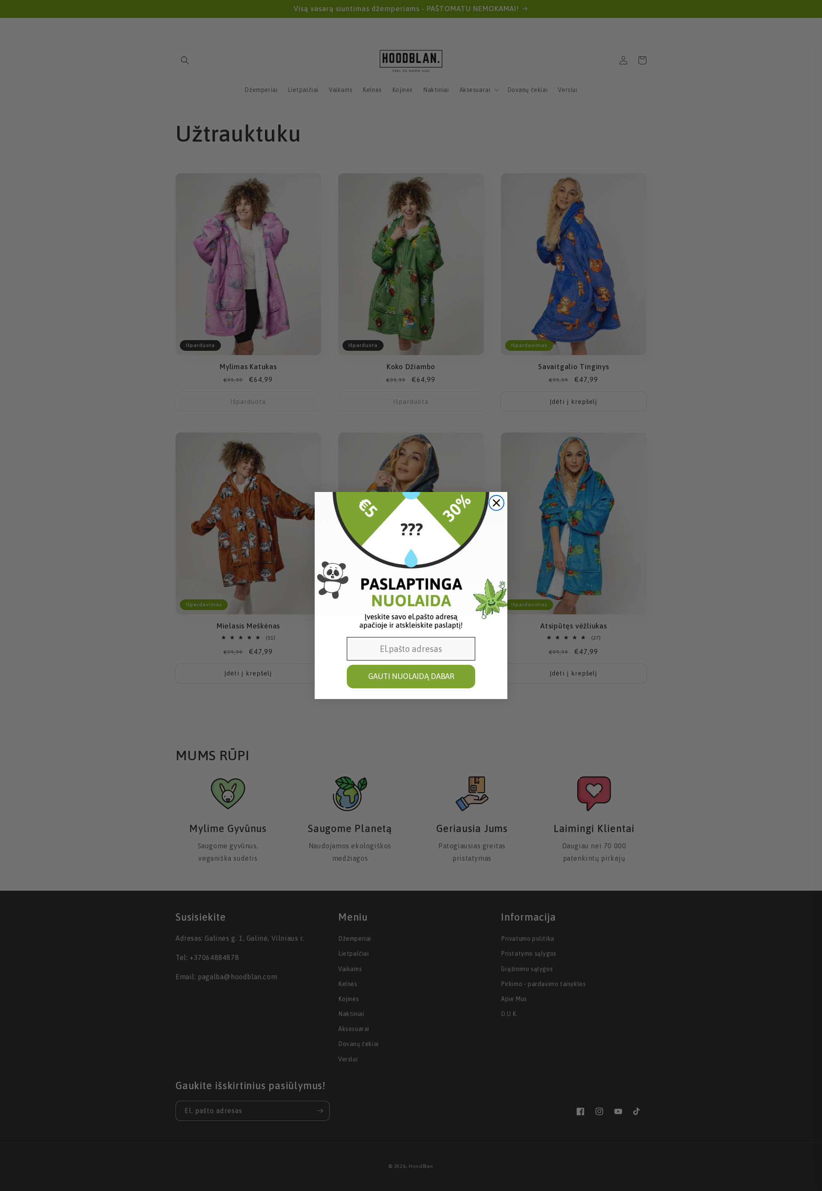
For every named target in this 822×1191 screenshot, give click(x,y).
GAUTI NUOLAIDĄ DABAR (411, 676)
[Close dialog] (496, 502)
